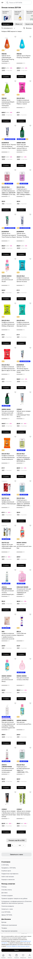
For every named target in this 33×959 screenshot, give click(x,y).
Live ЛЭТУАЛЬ (5, 912)
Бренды (3, 922)
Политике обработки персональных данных (18, 946)
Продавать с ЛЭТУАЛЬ (8, 868)
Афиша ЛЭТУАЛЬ (6, 915)
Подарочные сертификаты (9, 873)
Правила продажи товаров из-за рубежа (14, 898)
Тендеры (4, 928)
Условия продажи (7, 895)
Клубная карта (6, 870)
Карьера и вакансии (8, 879)
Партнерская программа (9, 931)
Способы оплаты (6, 889)
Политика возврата (7, 906)
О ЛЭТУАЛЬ (5, 865)
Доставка (4, 892)
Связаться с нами (7, 909)
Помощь (4, 887)
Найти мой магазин (7, 876)
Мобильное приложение (9, 925)
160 (20, 845)
